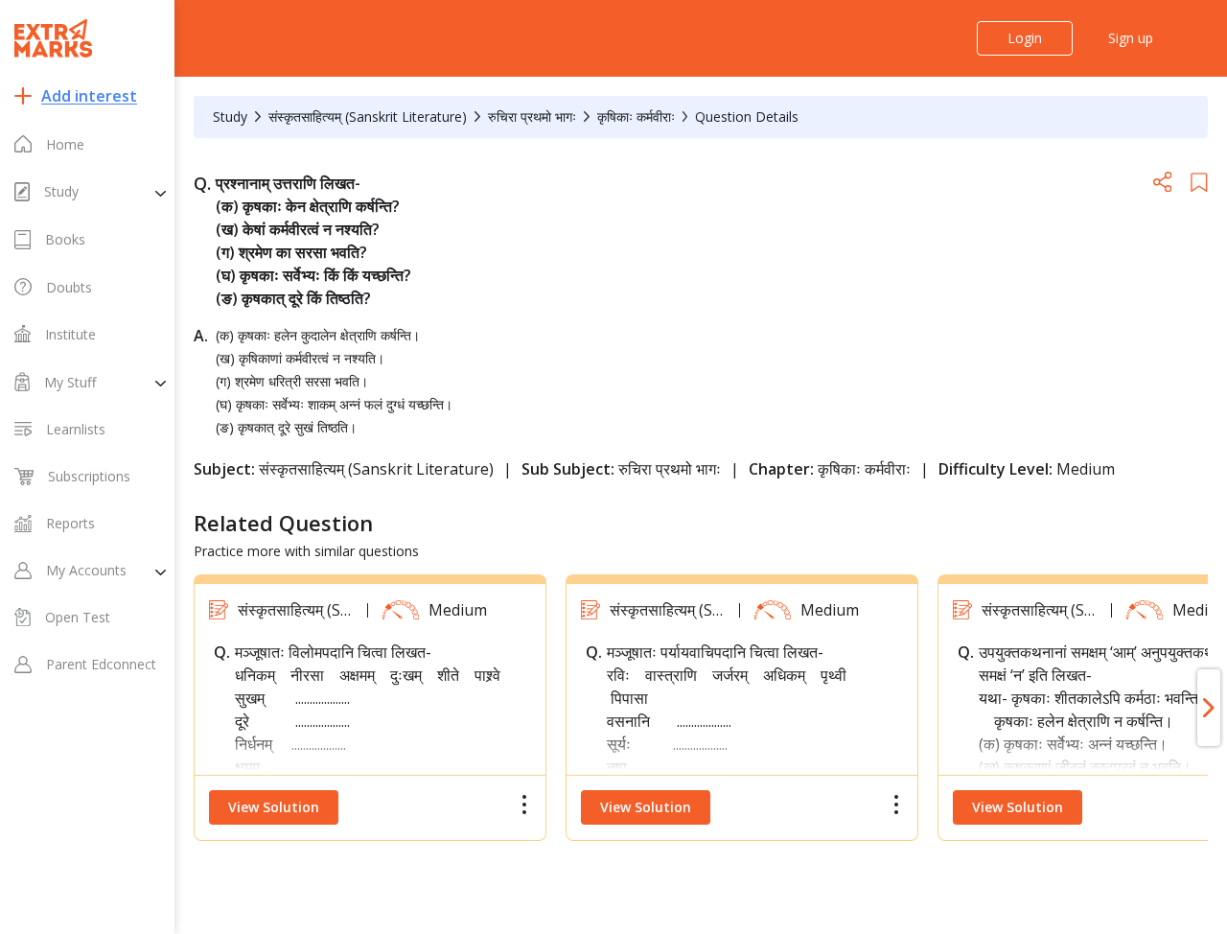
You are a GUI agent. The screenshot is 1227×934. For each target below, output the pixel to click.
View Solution (273, 807)
